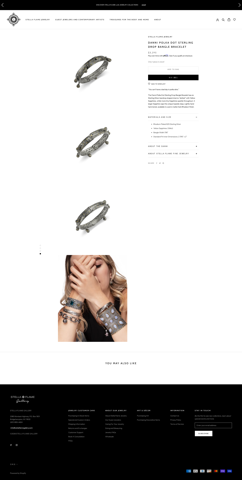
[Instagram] (17, 445)
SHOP (114, 5)
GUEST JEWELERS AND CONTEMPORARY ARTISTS (79, 20)
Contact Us (174, 416)
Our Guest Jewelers (113, 420)
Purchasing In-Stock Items (78, 416)
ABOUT (157, 20)
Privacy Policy (175, 420)
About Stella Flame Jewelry (116, 416)
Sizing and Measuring (113, 428)
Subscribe (203, 433)
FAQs (70, 441)
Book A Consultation (76, 436)
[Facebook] (156, 163)
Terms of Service (177, 424)
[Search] (223, 19)
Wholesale (109, 436)
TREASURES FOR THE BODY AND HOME (129, 20)
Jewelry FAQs (110, 432)
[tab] (173, 117)
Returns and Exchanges (77, 428)
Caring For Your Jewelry (114, 424)
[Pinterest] (163, 163)
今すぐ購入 (173, 77)
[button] (2, 5)
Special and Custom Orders (79, 420)
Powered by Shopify (18, 473)
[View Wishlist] (233, 19)
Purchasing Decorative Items (148, 420)
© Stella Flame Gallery (21, 470)
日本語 (13, 464)
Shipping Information (76, 424)
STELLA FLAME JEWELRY (38, 20)
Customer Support (75, 432)
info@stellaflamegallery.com (21, 428)
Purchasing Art (143, 416)
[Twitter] (160, 163)
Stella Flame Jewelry (160, 37)
